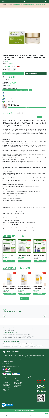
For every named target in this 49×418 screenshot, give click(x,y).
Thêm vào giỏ (9, 260)
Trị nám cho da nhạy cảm (27, 343)
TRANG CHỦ (5, 379)
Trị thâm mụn (39, 346)
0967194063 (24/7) (41, 381)
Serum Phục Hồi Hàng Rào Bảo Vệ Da (9, 334)
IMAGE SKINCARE (11, 330)
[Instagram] (6, 369)
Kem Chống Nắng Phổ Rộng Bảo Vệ (26, 336)
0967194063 (7, 363)
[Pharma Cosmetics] (24, 1)
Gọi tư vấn (27, 107)
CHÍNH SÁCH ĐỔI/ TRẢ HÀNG (18, 379)
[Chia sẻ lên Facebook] (9, 77)
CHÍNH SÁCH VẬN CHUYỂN (18, 386)
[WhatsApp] (9, 369)
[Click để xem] (24, 31)
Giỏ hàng (27, 384)
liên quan (16, 268)
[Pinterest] (11, 77)
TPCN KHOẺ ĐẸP (6, 387)
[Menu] (3, 1)
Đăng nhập (27, 380)
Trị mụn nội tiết (17, 343)
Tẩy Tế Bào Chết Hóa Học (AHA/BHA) (9, 337)
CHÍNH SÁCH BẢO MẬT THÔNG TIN (18, 383)
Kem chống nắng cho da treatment (10, 346)
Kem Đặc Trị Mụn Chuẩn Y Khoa (24, 334)
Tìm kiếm (27, 379)
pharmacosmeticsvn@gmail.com (11, 366)
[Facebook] (3, 369)
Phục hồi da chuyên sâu (7, 343)
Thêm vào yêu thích (9, 79)
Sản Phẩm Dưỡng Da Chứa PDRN (24, 337)
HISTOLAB (4, 330)
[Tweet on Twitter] (13, 77)
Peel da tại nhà (32, 346)
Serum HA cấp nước (23, 346)
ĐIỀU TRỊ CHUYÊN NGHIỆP (6, 390)
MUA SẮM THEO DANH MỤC (6, 381)
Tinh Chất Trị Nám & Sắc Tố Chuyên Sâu (10, 336)
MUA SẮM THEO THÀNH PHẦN (6, 385)
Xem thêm (24, 298)
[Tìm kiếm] (5, 2)
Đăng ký (27, 382)
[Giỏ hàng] (45, 1)
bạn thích (14, 235)
